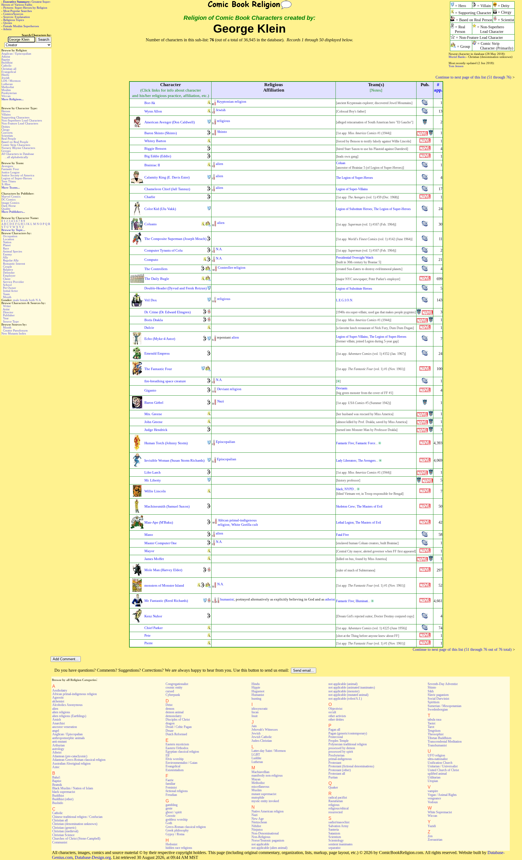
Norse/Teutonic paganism (267, 840)
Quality (6, 208)
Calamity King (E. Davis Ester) (166, 177)
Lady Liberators (346, 460)
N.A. (39, 300)
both (32, 300)
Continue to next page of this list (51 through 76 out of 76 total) (462, 650)
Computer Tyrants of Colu (163, 250)
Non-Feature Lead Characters (19, 123)
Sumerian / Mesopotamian (444, 706)
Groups (6, 150)
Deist (169, 705)
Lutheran (7, 84)
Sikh (431, 691)
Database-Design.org (93, 857)
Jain (254, 726)
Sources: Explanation (16, 16)
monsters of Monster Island (164, 585)
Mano (148, 535)
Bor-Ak (149, 103)
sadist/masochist (338, 822)
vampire (433, 791)
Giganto (150, 390)
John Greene (153, 422)
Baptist (5, 59)
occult (332, 712)
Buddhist (7, 62)
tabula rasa (434, 719)
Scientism (334, 837)
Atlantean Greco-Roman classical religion (78, 760)
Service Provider (13, 281)
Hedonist (171, 844)
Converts (7, 132)
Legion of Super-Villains (352, 189)
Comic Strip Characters (15, 144)
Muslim (6, 90)
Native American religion (267, 811)
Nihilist (256, 826)
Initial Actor (10, 290)
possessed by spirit (340, 751)
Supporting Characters (15, 117)
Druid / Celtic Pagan (179, 727)
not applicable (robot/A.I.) (345, 698)
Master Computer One (160, 543)
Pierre (148, 643)
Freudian (171, 795)
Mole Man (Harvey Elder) (163, 570)
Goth (169, 823)
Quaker (333, 787)
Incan (255, 712)
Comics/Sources (13, 13)
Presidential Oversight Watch (354, 257)
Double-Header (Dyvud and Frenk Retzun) (175, 288)
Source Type (11, 321)
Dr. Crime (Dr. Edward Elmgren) (167, 312)
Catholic (6, 65)
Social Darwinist (438, 698)
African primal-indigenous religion (74, 694)
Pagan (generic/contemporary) (347, 733)
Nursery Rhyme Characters (18, 147)
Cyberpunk (173, 695)
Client (6, 278)
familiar (170, 784)
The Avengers (367, 460)
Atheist (5, 56)
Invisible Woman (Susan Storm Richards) (174, 460)
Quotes (7, 22)
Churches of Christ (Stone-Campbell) (76, 838)
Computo (151, 260)
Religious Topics (13, 19)
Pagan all (334, 729)
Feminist (171, 787)
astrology (58, 749)
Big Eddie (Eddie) (157, 156)
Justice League (10, 172)
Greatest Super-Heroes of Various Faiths (26, 3)
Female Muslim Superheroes (21, 26)
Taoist (431, 723)
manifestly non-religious (267, 775)
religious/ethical (338, 808)
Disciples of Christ (178, 719)
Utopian (433, 781)
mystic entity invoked (265, 801)
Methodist (7, 87)
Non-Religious (261, 837)
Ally (5, 257)
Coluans (150, 224)
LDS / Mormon (11, 80)
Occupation (10, 236)
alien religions (61, 712)
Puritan (333, 777)
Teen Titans (8, 181)
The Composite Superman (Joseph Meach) (175, 239)
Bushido (57, 803)
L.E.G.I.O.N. (344, 300)
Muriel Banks (457, 56)
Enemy (7, 254)
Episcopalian (225, 442)
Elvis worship (175, 759)
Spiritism (433, 702)
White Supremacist (440, 812)
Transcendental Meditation (445, 741)
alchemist (58, 701)
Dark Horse (8, 205)
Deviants (341, 388)
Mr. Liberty (152, 480)
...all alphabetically (16, 157)
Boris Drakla (153, 320)
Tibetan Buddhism (439, 738)
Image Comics (10, 202)
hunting (256, 698)
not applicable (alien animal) (269, 848)
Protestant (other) (339, 770)
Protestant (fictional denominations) (351, 766)
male (16, 300)
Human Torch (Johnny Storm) (166, 443)
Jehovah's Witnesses (264, 729)
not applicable (260, 844)
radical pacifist (337, 797)
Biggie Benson (155, 148)
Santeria (333, 829)
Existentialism (175, 770)
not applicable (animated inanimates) (351, 687)
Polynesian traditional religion (347, 744)
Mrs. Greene (153, 414)
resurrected (335, 812)
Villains (6, 114)
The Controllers (155, 269)
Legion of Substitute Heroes (354, 209)
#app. (438, 87)
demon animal (175, 712)
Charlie (149, 197)
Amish (56, 719)
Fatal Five (342, 535)
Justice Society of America (17, 175)
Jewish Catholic (261, 737)
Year (6, 318)
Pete (147, 635)
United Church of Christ (443, 770)
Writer (7, 306)
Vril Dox (150, 300)
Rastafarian (335, 801)
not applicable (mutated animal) (348, 695)
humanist (227, 599)
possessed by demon (341, 748)
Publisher (9, 315)
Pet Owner (9, 287)
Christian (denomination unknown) (74, 824)
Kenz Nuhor (153, 616)
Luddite (256, 758)
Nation (7, 242)
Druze (169, 731)
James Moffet (154, 559)
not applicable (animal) (343, 684)
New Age (257, 819)
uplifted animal (437, 773)
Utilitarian (434, 777)
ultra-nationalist (438, 759)
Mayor (149, 551)
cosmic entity (174, 687)
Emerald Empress (157, 353)
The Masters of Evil (369, 506)
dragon (170, 723)
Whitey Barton (155, 141)
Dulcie (149, 328)
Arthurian (58, 745)
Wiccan (6, 96)
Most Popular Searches (17, 10)
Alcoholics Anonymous (67, 705)
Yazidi (432, 826)
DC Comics (8, 199)
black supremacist (63, 792)
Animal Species (12, 251)
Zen (430, 836)
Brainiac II (152, 165)
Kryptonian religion (231, 101)
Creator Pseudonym (15, 330)
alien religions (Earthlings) (69, 716)
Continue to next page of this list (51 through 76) (473, 77)
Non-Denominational (265, 833)
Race (6, 248)
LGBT (255, 754)
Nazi (220, 401)
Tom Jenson (456, 66)
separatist (334, 848)
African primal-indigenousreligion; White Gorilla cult (238, 522)
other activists (337, 716)
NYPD (349, 489)
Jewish (5, 77)
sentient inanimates (340, 844)
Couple (7, 266)
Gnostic (171, 816)
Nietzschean (259, 822)
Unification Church (440, 763)
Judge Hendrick (155, 430)
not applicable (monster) (343, 691)
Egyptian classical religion (182, 751)
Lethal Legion (345, 522)
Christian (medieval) (65, 831)
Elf (167, 755)
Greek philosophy (177, 830)
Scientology (336, 840)
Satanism (334, 833)
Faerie (169, 780)
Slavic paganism (438, 695)
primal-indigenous (340, 759)
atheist (330, 599)
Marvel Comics (10, 196)
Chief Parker (153, 628)
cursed (170, 691)
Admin (7, 29)
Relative (8, 269)
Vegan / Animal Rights (442, 795)
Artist (6, 309)
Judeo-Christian (261, 741)
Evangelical (8, 71)
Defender (9, 272)
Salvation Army (338, 826)
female (24, 300)
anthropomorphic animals (68, 738)
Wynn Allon (153, 111)
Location (8, 239)
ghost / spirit (174, 812)
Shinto (222, 132)
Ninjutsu (257, 829)
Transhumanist (437, 745)
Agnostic (58, 697)
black (339, 489)
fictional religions (177, 791)
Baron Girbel (153, 403)
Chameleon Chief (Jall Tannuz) (167, 189)
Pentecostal (335, 737)
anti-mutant (59, 741)
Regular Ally (11, 260)
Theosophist (435, 734)
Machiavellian (260, 772)
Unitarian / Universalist (443, 766)
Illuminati (362, 601)
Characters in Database (17, 153)
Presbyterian (9, 93)
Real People (8, 138)
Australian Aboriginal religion (71, 763)
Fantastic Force (365, 443)
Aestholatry (59, 690)
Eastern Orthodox (177, 748)
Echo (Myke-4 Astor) (159, 339)
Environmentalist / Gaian (181, 763)
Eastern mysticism (177, 744)
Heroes (5, 111)
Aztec (56, 767)
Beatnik (57, 785)
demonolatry (174, 716)
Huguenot (257, 691)
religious (223, 121)
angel (55, 731)
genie (169, 808)
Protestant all (336, 773)
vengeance (434, 798)
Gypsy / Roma (175, 834)
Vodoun (433, 802)
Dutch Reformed (176, 734)
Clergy (5, 129)
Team (6, 294)
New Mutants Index (13, 333)
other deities (336, 719)
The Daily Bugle (157, 279)
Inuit (254, 716)
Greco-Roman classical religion (186, 827)
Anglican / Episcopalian (16, 53)
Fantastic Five (345, 443)
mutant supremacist (263, 794)
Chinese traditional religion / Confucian (77, 817)
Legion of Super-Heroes (16, 178)
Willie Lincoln (155, 491)
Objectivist (335, 709)
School (7, 284)
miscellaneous (260, 787)
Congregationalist (177, 684)
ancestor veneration (64, 727)
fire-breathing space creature (165, 381)
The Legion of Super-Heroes (354, 178)
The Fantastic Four (158, 369)
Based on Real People (14, 141)
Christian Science (63, 835)
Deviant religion (229, 389)
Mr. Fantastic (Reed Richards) (166, 601)
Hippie (255, 687)
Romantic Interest (14, 263)
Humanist (257, 695)
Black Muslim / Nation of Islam (72, 788)
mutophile (257, 797)
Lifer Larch (152, 472)
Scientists (7, 135)
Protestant (334, 763)
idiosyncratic (259, 709)
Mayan (255, 779)
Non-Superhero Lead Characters (21, 120)
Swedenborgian (438, 709)
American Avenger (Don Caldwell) (169, 122)
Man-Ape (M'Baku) (158, 522)
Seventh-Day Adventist (443, 684)
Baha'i (56, 777)
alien (219, 164)
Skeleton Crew (345, 506)
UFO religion (436, 755)
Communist (59, 842)
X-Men (5, 184)
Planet (7, 245)
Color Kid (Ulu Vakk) (160, 209)
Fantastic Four (10, 169)
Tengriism (434, 731)
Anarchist (58, 723)
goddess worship (177, 819)
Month (7, 297)
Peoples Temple (338, 741)
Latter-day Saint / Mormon (268, 751)
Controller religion (232, 267)
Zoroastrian (435, 840)
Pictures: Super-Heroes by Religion (25, 7)
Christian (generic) (64, 828)
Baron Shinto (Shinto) (160, 133)
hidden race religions (179, 848)
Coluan (340, 163)
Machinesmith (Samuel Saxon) (166, 506)
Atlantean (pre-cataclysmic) (69, 756)
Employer (9, 275)
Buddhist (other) (62, 799)
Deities (5, 126)
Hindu (5, 74)
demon (170, 709)
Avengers (7, 166)
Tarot (431, 727)
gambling (172, 805)
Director (8, 312)
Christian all (8, 68)
